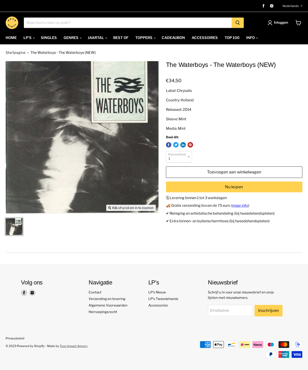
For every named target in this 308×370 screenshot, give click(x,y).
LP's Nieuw (157, 292)
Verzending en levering (107, 299)
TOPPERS (144, 38)
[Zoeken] (238, 23)
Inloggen (281, 22)
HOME (11, 38)
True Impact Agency (74, 346)
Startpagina (15, 53)
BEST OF (121, 38)
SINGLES (49, 38)
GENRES (71, 38)
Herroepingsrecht (103, 312)
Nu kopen (234, 186)
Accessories (158, 305)
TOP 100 (232, 38)
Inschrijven (268, 310)
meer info (240, 205)
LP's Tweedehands (163, 299)
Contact (95, 292)
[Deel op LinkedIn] (183, 145)
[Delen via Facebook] (168, 145)
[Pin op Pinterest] (190, 145)
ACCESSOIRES (205, 38)
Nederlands (291, 6)
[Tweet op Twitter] (176, 145)
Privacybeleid (15, 338)
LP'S (27, 38)
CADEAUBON (173, 38)
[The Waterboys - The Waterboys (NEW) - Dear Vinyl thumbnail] (14, 227)
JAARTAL (96, 38)
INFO (250, 38)
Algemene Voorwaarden (108, 305)
